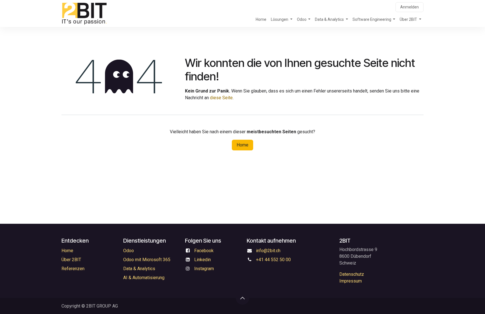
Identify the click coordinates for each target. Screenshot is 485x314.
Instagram (204, 268)
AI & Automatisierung (143, 277)
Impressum (350, 281)
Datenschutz (351, 274)
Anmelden (409, 7)
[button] (242, 298)
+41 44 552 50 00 (273, 259)
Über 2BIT (71, 259)
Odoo (128, 250)
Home (242, 145)
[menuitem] (261, 19)
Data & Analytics (139, 268)
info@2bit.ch (268, 250)
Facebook (204, 250)
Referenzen (72, 268)
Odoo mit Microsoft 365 (146, 259)
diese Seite (221, 97)
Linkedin (202, 259)
